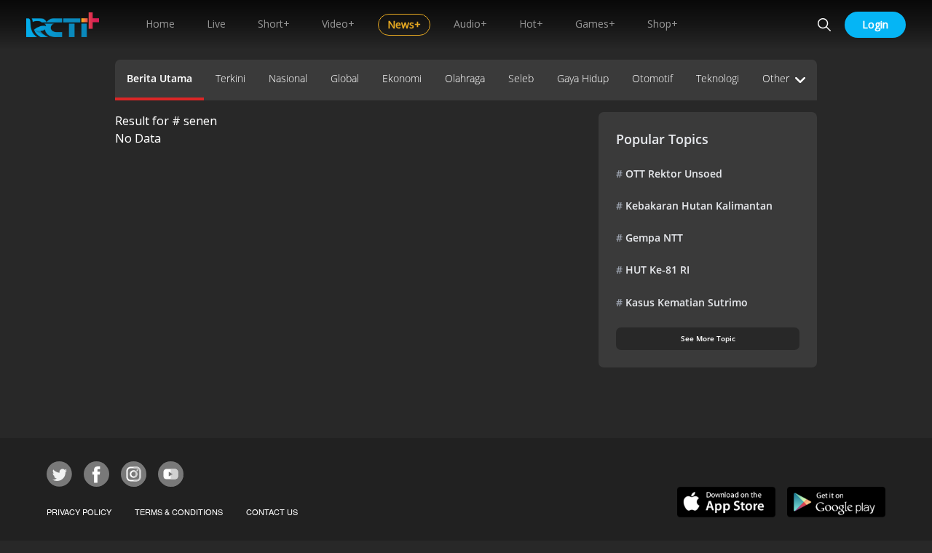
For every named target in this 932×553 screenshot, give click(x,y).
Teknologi (717, 78)
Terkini (230, 78)
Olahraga (465, 78)
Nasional (288, 78)
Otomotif (652, 78)
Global (345, 78)
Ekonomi (402, 78)
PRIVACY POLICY (79, 511)
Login (875, 24)
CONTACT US (272, 511)
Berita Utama (159, 78)
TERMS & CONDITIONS (179, 511)
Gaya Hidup (583, 78)
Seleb (521, 78)
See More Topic (708, 338)
